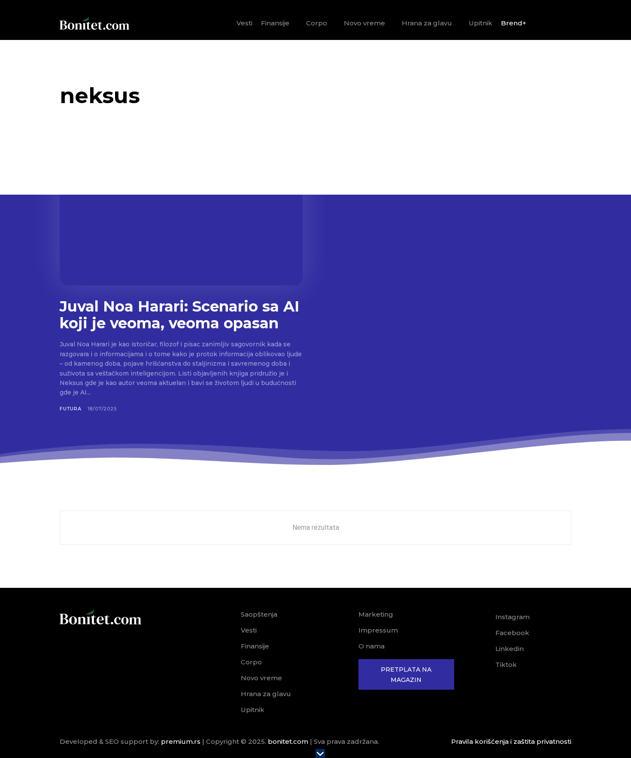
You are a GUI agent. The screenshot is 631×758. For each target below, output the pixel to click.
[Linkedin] (483, 649)
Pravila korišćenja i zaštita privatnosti (511, 741)
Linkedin (509, 649)
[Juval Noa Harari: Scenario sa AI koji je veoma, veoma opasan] (181, 218)
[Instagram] (483, 617)
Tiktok (506, 664)
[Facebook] (483, 633)
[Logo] (94, 23)
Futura (71, 409)
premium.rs (180, 741)
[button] (561, 24)
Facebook (512, 633)
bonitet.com (288, 741)
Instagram (512, 617)
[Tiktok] (483, 664)
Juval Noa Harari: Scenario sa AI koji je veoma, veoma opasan (179, 314)
